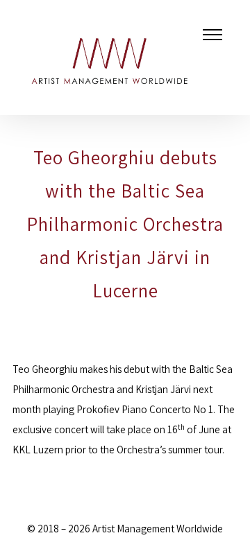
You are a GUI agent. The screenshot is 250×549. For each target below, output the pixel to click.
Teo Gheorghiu (45, 369)
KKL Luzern (37, 449)
